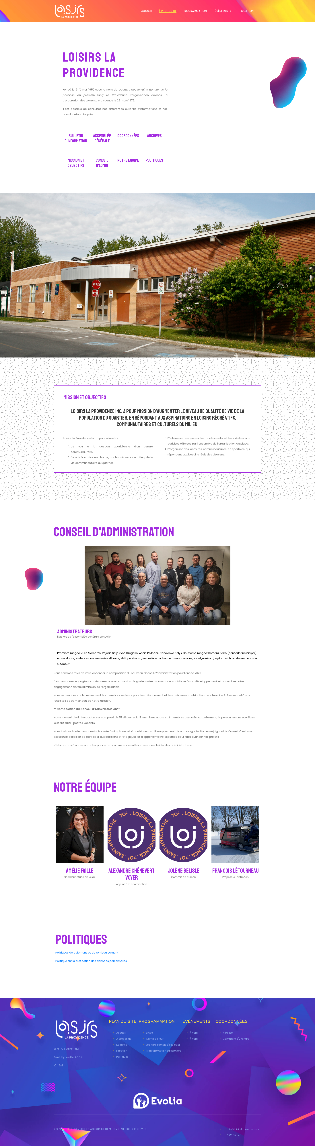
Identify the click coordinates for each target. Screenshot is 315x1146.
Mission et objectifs (75, 163)
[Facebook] (86, 883)
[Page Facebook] (79, 883)
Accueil (146, 11)
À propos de (168, 11)
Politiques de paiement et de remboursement (86, 952)
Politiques (154, 160)
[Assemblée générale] (102, 128)
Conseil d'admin (102, 163)
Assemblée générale (102, 138)
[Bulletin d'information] (75, 128)
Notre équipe (128, 160)
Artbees (67, 1129)
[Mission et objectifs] (75, 153)
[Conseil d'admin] (102, 153)
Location (247, 11)
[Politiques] (154, 153)
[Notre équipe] (128, 153)
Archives (154, 135)
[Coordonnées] (128, 128)
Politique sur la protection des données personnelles (91, 961)
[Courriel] (57, 642)
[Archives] (154, 128)
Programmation (195, 11)
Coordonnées (128, 135)
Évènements (223, 11)
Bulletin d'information (76, 138)
